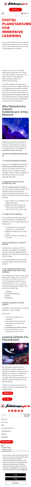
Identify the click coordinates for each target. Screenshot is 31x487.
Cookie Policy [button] (14, 468)
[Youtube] (9, 411)
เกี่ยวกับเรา (4, 419)
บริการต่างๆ (4, 422)
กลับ (8, 399)
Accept (15, 474)
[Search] (27, 415)
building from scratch (19, 164)
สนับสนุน (4, 434)
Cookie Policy (6, 451)
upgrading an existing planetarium (13, 166)
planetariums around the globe (12, 150)
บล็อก (3, 425)
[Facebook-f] (15, 411)
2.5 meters (20, 201)
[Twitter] (19, 411)
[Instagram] (12, 411)
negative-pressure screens (16, 187)
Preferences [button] (24, 469)
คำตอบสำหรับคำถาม (7, 428)
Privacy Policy (6, 447)
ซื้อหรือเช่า (15, 9)
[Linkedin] (22, 411)
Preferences (15, 483)
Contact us (4, 437)
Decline (15, 478)
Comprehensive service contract (16, 327)
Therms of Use (6, 449)
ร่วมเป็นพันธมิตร (6, 431)
